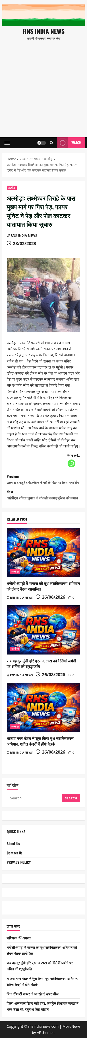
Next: (42, 494)
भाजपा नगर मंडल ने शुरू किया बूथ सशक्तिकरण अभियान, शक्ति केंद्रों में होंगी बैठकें (40, 741)
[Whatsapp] (71, 463)
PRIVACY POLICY (19, 862)
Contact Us (15, 853)
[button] (7, 143)
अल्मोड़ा (11, 188)
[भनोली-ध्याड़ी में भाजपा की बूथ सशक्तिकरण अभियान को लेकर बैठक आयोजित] (43, 552)
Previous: (43, 479)
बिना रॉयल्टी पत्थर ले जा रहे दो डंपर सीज (32, 993)
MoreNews (71, 1026)
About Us (13, 843)
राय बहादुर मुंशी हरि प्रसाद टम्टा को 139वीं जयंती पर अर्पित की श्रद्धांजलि (41, 663)
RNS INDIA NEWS (43, 31)
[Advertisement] (43, 87)
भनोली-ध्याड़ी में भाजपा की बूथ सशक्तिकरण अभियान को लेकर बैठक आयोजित (43, 586)
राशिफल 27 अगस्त (19, 938)
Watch (76, 142)
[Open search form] (51, 142)
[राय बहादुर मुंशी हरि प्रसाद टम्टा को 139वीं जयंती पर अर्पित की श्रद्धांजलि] (43, 630)
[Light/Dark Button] (41, 143)
